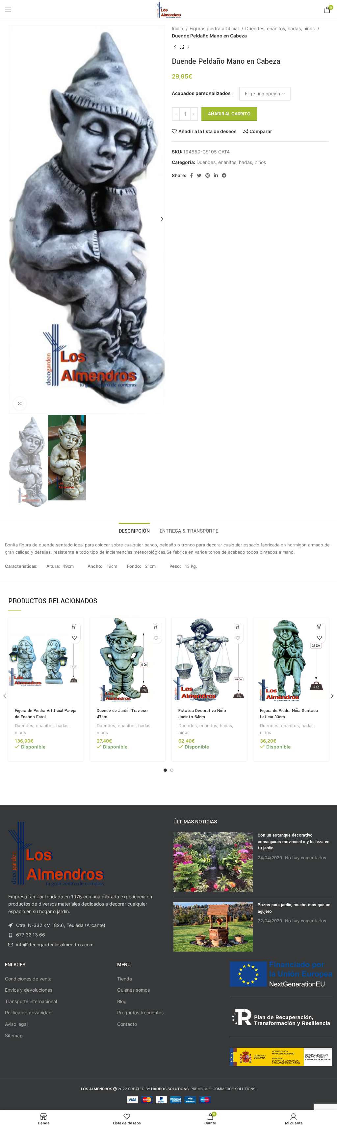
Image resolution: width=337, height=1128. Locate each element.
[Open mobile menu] (8, 9)
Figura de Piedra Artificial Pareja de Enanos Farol (45, 714)
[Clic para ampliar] (19, 403)
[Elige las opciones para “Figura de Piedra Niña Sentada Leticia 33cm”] (319, 626)
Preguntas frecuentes (140, 1012)
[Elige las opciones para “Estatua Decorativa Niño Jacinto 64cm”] (238, 626)
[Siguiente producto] (188, 46)
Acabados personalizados (201, 93)
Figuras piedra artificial (215, 28)
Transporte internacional (31, 1001)
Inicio (178, 28)
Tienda (124, 978)
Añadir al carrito (229, 113)
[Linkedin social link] (216, 175)
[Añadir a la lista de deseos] (74, 638)
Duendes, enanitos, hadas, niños (280, 28)
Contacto (127, 1024)
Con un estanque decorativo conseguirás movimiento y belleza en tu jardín (293, 841)
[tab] (134, 530)
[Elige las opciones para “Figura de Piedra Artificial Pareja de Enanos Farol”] (74, 626)
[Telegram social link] (224, 175)
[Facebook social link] (191, 175)
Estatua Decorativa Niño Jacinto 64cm (202, 714)
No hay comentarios (305, 857)
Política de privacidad (28, 1012)
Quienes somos (133, 990)
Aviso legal (16, 1024)
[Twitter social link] (199, 175)
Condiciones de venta (28, 978)
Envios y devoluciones (28, 990)
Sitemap (14, 1035)
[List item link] (84, 934)
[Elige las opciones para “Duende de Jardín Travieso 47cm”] (156, 626)
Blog (122, 1001)
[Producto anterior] (175, 46)
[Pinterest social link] (207, 175)
